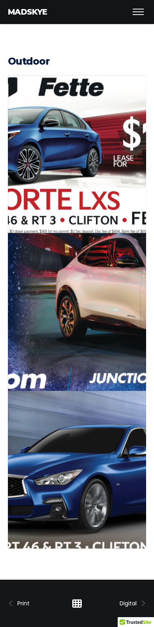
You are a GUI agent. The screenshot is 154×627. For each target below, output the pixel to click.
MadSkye (27, 12)
